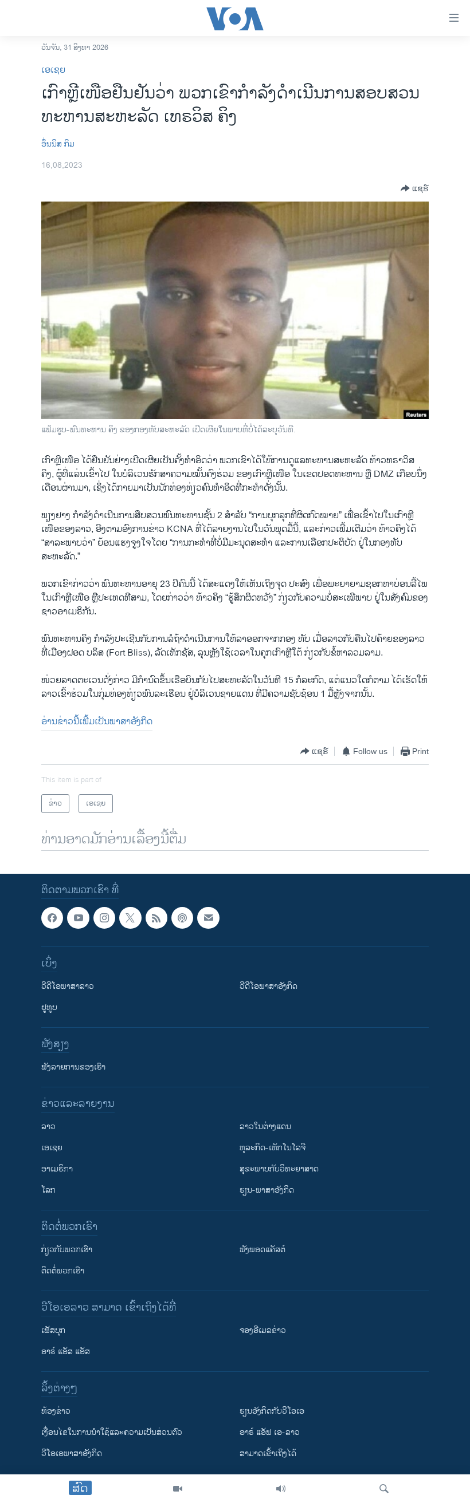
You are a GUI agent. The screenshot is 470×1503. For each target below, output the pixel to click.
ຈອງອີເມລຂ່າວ (263, 1331)
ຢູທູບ (49, 1008)
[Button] (415, 188)
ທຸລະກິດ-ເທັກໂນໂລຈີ (273, 1148)
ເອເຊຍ (53, 70)
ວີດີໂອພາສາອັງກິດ (268, 987)
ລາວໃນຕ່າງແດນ (265, 1127)
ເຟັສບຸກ (53, 1331)
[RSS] (156, 918)
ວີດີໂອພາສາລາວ (67, 987)
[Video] (177, 1488)
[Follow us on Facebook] (52, 918)
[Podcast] (182, 918)
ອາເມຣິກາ (57, 1169)
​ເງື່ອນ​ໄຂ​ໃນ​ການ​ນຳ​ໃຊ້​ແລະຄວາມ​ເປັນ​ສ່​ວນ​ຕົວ (111, 1433)
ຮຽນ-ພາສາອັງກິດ (267, 1191)
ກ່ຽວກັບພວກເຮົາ (66, 1250)
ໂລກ (48, 1191)
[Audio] (281, 1488)
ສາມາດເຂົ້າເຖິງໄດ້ (268, 1454)
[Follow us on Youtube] (78, 918)
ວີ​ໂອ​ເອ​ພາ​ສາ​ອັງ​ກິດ (71, 1454)
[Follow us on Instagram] (104, 918)
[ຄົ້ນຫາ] (384, 1488)
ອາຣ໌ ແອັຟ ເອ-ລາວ (270, 1433)
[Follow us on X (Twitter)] (130, 918)
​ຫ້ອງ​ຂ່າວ (55, 1412)
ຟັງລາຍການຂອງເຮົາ (73, 1068)
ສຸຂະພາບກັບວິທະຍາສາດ (279, 1169)
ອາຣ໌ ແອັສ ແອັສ (65, 1352)
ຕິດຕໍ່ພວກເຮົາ (62, 1271)
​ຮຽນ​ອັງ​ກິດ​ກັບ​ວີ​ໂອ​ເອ (272, 1412)
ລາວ (48, 1127)
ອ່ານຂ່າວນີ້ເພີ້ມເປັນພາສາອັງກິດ (96, 721)
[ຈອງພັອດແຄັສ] (208, 918)
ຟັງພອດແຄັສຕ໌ (262, 1250)
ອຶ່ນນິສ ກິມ (58, 144)
